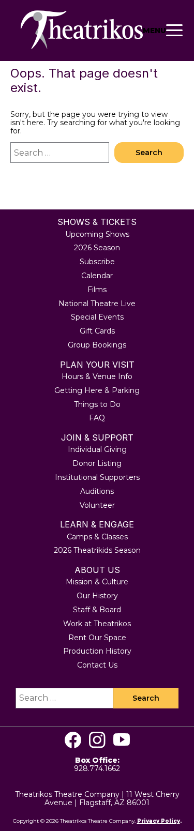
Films (97, 289)
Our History (97, 595)
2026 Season (97, 247)
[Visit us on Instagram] (97, 740)
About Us (97, 570)
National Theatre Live (97, 303)
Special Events (97, 317)
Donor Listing (97, 463)
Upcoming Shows (97, 234)
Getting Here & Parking (97, 390)
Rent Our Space (97, 637)
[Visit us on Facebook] (73, 740)
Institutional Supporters (97, 477)
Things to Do (97, 404)
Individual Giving (97, 449)
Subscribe (97, 261)
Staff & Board (97, 609)
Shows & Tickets (97, 222)
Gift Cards (97, 331)
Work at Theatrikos (97, 623)
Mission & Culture (97, 581)
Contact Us (97, 665)
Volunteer (97, 505)
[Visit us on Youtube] (121, 740)
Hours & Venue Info (97, 376)
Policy (169, 821)
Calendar (97, 275)
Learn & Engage (97, 525)
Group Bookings (97, 345)
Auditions (97, 491)
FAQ (97, 417)
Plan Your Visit (97, 365)
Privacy (148, 821)
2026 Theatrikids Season (97, 550)
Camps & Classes (97, 536)
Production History (97, 651)
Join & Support (97, 438)
